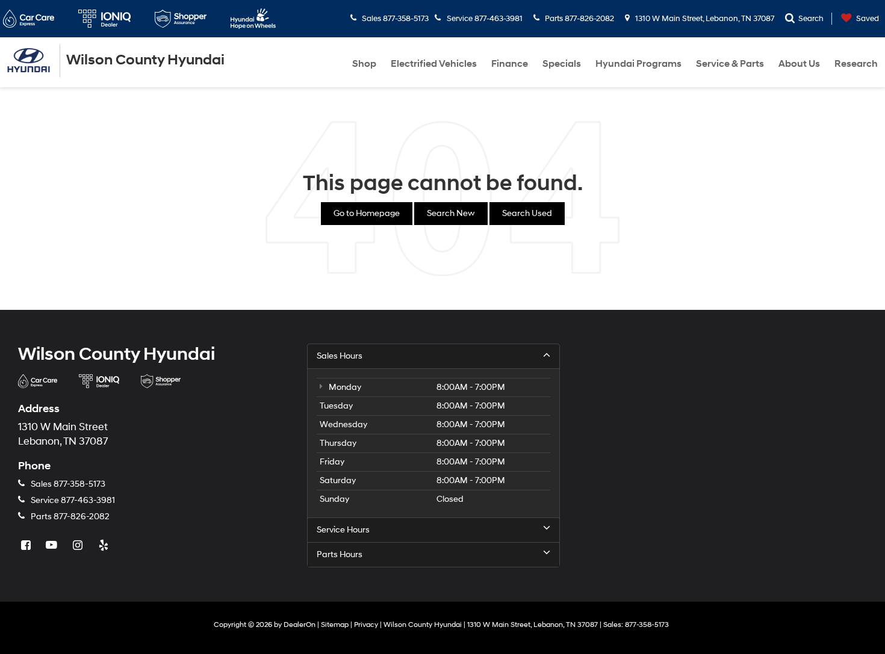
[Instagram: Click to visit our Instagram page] (79, 546)
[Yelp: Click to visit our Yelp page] (105, 546)
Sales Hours (339, 356)
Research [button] (856, 64)
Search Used (527, 213)
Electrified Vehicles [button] (434, 64)
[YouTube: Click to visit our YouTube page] (53, 546)
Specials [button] (561, 64)
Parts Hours (339, 554)
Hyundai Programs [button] (638, 64)
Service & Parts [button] (730, 64)
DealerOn (299, 624)
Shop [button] (364, 64)
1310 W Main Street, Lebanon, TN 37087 (703, 18)
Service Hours (343, 530)
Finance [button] (509, 64)
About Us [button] (799, 64)
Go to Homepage (367, 213)
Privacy (366, 624)
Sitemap (335, 624)
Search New (451, 213)
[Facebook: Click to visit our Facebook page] (27, 546)
